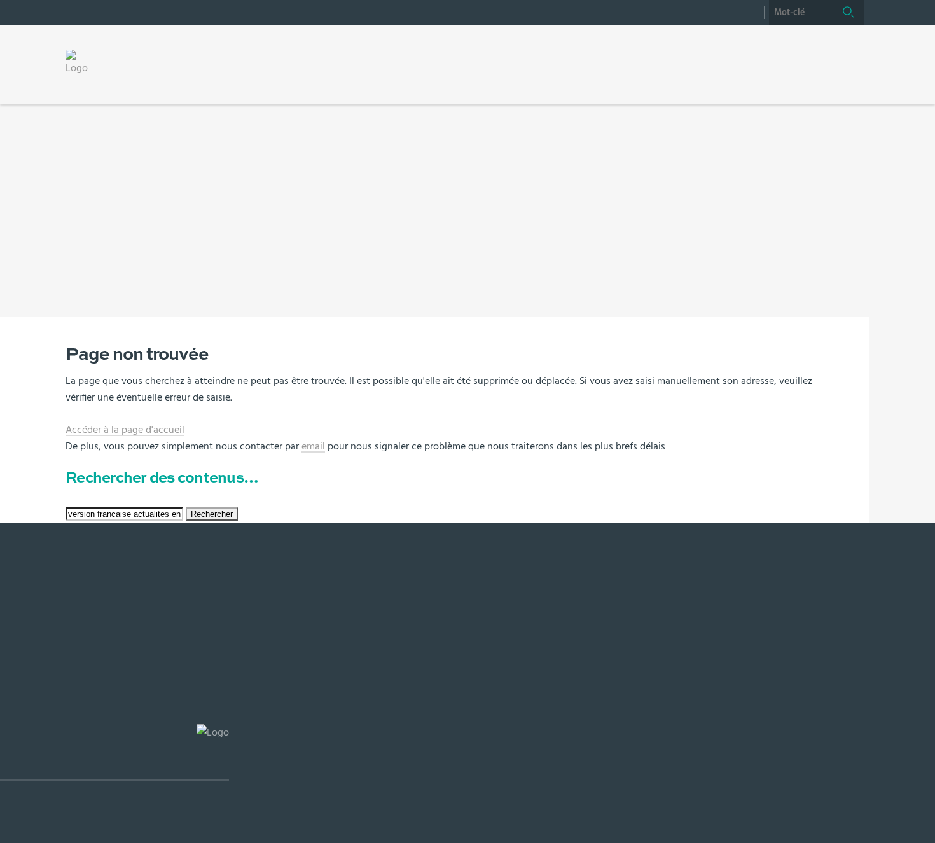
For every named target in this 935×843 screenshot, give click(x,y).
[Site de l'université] (114, 752)
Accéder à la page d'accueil (125, 430)
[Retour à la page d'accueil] (81, 62)
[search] (801, 12)
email (313, 446)
